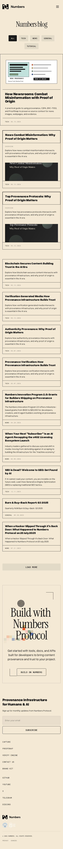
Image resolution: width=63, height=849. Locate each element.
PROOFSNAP (7, 748)
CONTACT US (8, 762)
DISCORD (6, 804)
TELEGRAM (7, 797)
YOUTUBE (6, 784)
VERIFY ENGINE (10, 755)
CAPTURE (6, 742)
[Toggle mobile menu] (57, 7)
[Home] (13, 6)
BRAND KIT (7, 768)
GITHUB (5, 777)
